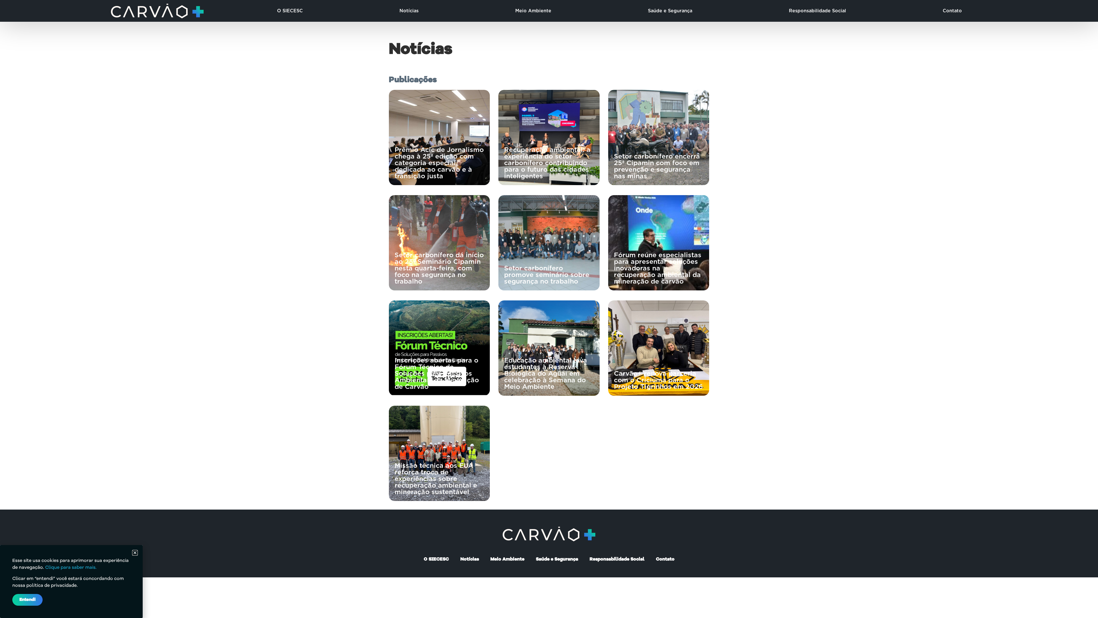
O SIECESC (290, 10)
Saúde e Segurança (670, 10)
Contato (952, 10)
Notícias (409, 10)
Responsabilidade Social (817, 10)
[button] (135, 553)
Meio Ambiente (533, 10)
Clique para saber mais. (71, 567)
